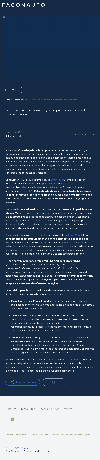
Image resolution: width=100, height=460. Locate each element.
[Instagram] (23, 420)
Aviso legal (21, 435)
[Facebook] (6, 420)
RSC (33, 408)
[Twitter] (12, 420)
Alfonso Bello (14, 136)
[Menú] (96, 5)
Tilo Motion (22, 448)
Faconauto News (49, 408)
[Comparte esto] (47, 382)
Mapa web (10, 438)
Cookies (9, 435)
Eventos (67, 408)
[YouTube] (18, 420)
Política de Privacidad (38, 435)
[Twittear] (53, 382)
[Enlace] (23, 5)
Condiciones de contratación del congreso (70, 435)
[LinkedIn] (29, 420)
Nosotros (10, 408)
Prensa (24, 408)
